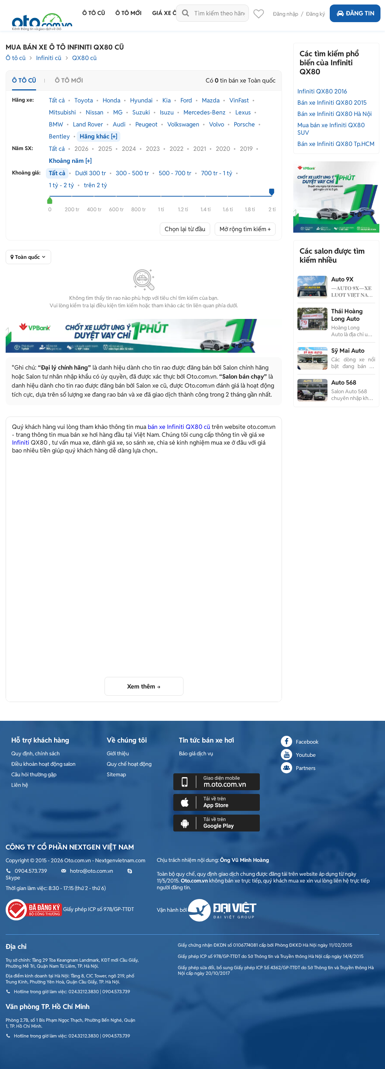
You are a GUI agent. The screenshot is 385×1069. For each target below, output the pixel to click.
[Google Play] (216, 822)
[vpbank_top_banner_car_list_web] (144, 336)
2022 (176, 149)
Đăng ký (315, 14)
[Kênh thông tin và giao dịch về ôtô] (42, 19)
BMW (56, 124)
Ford (186, 100)
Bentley (59, 136)
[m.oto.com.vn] (216, 781)
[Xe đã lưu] (258, 15)
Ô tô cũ (16, 58)
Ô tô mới (69, 80)
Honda (111, 100)
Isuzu (167, 112)
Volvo (216, 124)
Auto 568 (343, 382)
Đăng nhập (285, 14)
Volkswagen (183, 124)
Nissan (94, 112)
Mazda (211, 100)
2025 (105, 149)
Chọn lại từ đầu (185, 229)
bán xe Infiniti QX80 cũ (179, 427)
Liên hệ (19, 785)
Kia (166, 100)
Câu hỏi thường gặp (33, 774)
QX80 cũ (84, 58)
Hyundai (141, 100)
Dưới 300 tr (90, 173)
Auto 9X (342, 279)
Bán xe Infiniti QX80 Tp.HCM (335, 144)
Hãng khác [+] (98, 136)
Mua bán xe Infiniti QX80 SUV (331, 129)
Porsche (244, 124)
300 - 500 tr (132, 173)
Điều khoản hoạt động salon (43, 764)
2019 (246, 149)
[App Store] (216, 801)
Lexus (243, 112)
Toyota (83, 100)
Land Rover (88, 124)
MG (118, 112)
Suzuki (141, 112)
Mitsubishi (62, 112)
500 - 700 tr (175, 173)
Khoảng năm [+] (70, 161)
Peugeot (146, 124)
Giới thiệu (118, 753)
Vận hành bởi (172, 910)
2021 (199, 149)
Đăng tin (360, 13)
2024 (129, 149)
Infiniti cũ (48, 58)
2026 (81, 149)
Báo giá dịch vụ (196, 753)
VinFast (239, 100)
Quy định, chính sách (35, 753)
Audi (119, 124)
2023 (153, 149)
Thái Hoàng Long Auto (347, 315)
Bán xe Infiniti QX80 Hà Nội (334, 114)
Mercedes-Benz (204, 112)
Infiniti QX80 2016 (322, 91)
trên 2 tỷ (95, 185)
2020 (223, 149)
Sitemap (116, 774)
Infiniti (20, 443)
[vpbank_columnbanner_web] (336, 196)
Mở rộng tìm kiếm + (245, 229)
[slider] (50, 200)
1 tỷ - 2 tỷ (61, 185)
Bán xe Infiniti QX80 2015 (332, 103)
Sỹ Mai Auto (347, 351)
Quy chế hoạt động (129, 764)
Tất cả (57, 100)
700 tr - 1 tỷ (216, 173)
